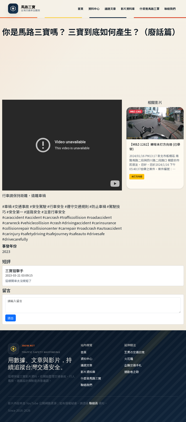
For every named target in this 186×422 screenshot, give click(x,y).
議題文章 (110, 9)
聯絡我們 (170, 9)
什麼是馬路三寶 (149, 9)
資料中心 (94, 9)
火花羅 (128, 358)
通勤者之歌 (131, 372)
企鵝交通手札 (133, 365)
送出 (10, 318)
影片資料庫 (128, 9)
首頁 (80, 9)
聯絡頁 (93, 403)
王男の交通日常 (134, 352)
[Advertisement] (93, 72)
